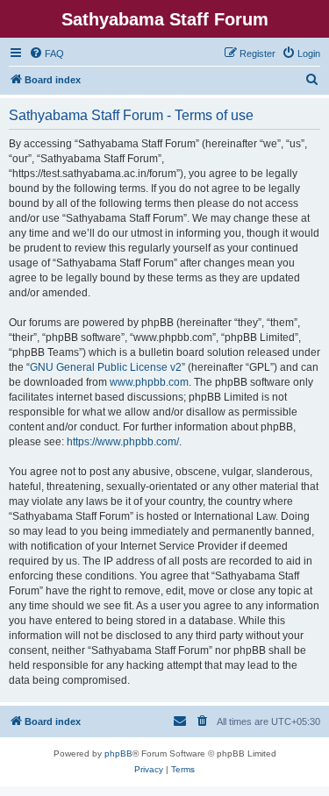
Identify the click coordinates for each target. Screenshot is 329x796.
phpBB (118, 753)
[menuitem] (46, 53)
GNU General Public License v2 (106, 367)
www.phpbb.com (149, 382)
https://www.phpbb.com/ (123, 442)
